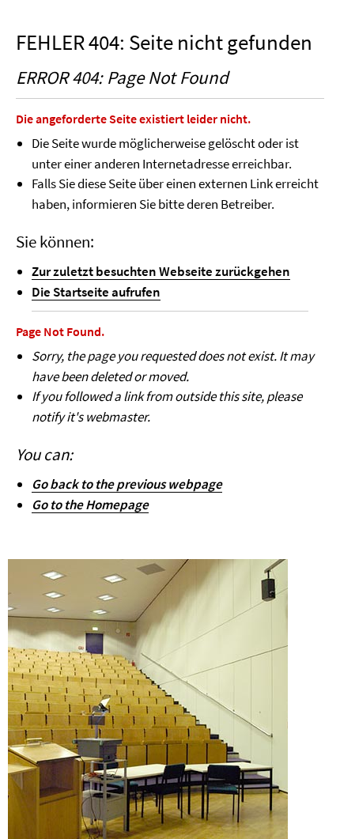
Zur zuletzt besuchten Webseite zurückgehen (161, 271)
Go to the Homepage (90, 504)
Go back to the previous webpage (127, 484)
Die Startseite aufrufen (96, 291)
